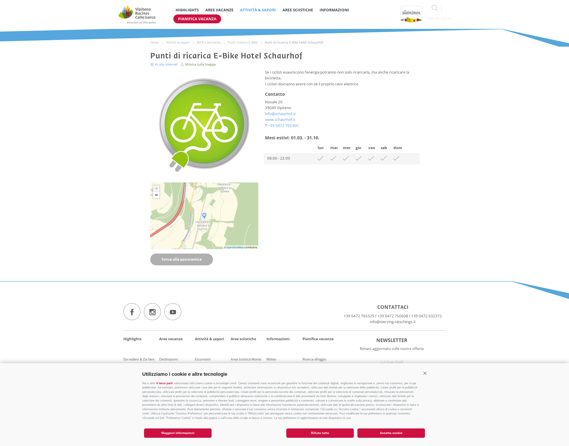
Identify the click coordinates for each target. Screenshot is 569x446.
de (431, 18)
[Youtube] (172, 311)
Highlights (187, 9)
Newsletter (391, 340)
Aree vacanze (219, 9)
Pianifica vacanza (197, 18)
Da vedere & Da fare (138, 359)
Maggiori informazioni (177, 433)
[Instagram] (152, 311)
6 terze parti (164, 383)
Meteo (271, 359)
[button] (425, 373)
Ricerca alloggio (314, 359)
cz (443, 18)
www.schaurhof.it (280, 119)
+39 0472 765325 (359, 315)
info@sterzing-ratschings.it (393, 321)
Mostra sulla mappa (200, 64)
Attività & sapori (258, 9)
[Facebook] (131, 311)
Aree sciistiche (297, 9)
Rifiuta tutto (320, 433)
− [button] (156, 195)
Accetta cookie (391, 433)
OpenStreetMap (235, 247)
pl (450, 18)
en (437, 18)
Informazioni (334, 9)
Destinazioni (168, 359)
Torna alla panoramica (181, 259)
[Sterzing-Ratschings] (136, 14)
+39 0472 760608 (392, 315)
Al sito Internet (166, 64)
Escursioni (202, 359)
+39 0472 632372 (426, 315)
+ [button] (156, 188)
